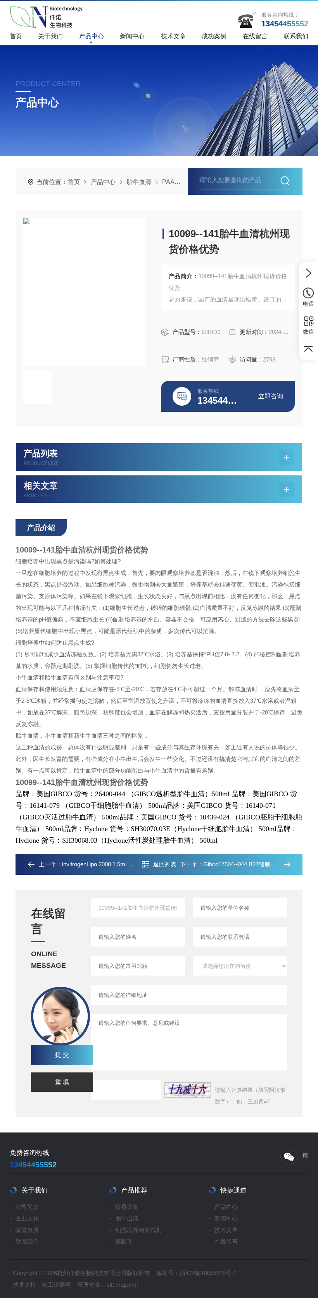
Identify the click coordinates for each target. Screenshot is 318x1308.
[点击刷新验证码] (187, 1090)
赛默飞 (124, 1241)
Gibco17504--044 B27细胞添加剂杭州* (252, 864)
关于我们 (50, 36)
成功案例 (214, 36)
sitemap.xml (122, 1284)
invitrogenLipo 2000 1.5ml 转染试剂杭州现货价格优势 (130, 864)
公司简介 (27, 1206)
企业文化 (27, 1218)
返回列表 (164, 864)
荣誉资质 (27, 1230)
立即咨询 (270, 396)
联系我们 (295, 36)
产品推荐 (134, 1190)
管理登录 (88, 1284)
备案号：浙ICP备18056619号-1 (196, 1273)
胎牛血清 (138, 182)
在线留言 (255, 36)
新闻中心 (132, 36)
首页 (16, 36)
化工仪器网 (56, 1284)
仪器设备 (126, 1206)
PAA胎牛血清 (180, 182)
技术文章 (173, 36)
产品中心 (91, 36)
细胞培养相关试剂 (138, 1230)
